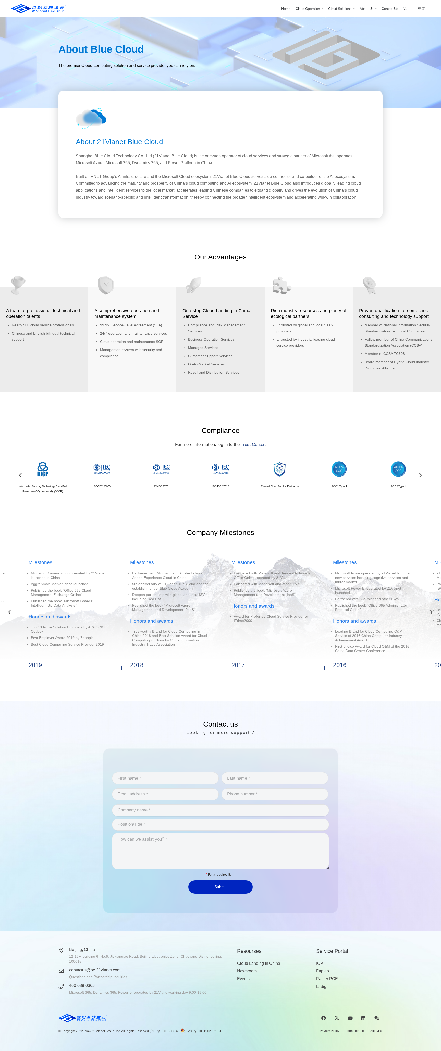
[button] (405, 8)
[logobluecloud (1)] (38, 9)
